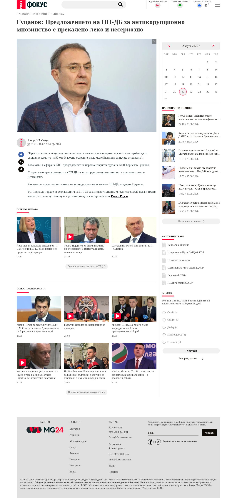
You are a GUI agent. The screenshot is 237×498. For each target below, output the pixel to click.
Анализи (74, 453)
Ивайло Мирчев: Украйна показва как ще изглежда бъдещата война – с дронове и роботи (133, 374)
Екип (112, 465)
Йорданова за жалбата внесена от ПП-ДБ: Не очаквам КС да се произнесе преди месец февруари (38, 249)
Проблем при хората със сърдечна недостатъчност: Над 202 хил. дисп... (199, 170)
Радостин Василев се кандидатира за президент (84, 326)
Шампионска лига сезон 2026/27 (186, 267)
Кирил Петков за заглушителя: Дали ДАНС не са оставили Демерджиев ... (198, 135)
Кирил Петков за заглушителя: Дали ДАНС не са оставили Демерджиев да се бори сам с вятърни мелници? (38, 328)
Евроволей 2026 (177, 275)
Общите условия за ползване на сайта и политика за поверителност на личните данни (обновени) (87, 482)
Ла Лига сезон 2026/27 (180, 282)
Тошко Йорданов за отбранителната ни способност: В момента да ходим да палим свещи (84, 249)
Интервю (74, 459)
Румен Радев (119, 196)
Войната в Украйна (178, 245)
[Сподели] (21, 169)
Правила (113, 471)
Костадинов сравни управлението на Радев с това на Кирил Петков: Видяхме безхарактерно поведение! (37, 374)
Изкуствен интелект (179, 260)
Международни (78, 441)
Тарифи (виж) (117, 448)
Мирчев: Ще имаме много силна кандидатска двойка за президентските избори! (130, 328)
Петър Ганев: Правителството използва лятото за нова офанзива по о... (199, 117)
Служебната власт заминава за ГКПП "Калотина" (132, 247)
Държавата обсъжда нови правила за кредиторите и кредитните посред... (199, 204)
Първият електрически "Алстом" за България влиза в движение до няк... (199, 152)
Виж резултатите (188, 358)
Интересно (75, 465)
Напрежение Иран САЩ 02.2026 (186, 252)
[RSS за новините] (158, 442)
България (74, 428)
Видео (72, 471)
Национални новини (177, 108)
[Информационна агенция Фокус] (150, 442)
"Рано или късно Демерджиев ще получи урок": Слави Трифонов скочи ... (197, 187)
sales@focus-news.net (120, 459)
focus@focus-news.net (120, 437)
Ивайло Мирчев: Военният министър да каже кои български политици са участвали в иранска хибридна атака (85, 374)
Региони (74, 435)
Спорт (72, 447)
